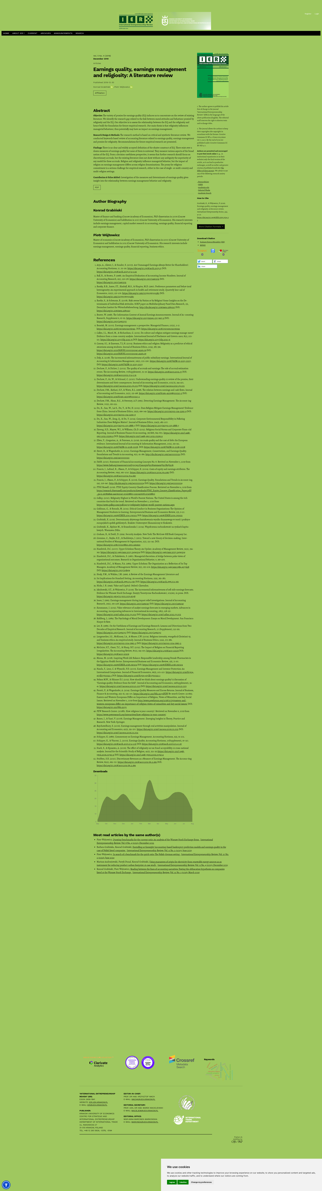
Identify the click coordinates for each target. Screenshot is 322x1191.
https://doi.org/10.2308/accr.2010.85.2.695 (137, 762)
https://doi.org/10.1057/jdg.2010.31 (116, 339)
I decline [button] (183, 1182)
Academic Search (204, 193)
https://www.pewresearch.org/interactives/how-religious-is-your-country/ (131, 714)
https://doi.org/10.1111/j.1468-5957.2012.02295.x (141, 436)
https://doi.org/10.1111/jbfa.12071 (112, 707)
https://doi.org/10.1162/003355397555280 (140, 293)
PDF (97, 187)
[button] (18, 33)
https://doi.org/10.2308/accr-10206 (162, 650)
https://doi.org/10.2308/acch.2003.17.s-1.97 (116, 744)
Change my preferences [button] (201, 1182)
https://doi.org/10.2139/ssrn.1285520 (113, 310)
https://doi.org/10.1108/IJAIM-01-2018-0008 (117, 447)
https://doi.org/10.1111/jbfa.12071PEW (150, 693)
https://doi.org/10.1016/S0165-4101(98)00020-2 (160, 393)
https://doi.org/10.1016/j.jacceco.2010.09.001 (117, 386)
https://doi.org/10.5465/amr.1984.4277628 (170, 567)
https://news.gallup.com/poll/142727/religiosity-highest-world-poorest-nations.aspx (136, 504)
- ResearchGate (203, 182)
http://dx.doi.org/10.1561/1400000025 (163, 454)
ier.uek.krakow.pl (98, 1102)
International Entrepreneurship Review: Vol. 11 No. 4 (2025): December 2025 (193, 865)
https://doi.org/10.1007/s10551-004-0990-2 (116, 643)
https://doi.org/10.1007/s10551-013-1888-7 (116, 425)
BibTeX (203, 245)
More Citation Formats (210, 226)
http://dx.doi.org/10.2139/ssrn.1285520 (157, 307)
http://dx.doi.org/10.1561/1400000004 (126, 483)
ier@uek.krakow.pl (97, 1105)
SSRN (200, 184)
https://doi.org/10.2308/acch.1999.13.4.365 (116, 581)
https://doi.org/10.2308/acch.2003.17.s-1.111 (117, 271)
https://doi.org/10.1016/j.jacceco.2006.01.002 (157, 729)
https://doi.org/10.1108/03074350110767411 (116, 328)
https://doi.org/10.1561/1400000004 (166, 483)
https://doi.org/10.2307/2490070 (112, 321)
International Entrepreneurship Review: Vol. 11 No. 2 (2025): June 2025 (159, 850)
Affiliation (100, 93)
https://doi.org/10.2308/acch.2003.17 (145, 268)
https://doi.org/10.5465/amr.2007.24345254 (120, 552)
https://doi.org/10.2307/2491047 (134, 603)
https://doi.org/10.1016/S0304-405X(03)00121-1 (138, 675)
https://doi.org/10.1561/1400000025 (113, 457)
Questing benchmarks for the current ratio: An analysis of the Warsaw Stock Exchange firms (156, 839)
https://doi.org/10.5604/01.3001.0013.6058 (116, 596)
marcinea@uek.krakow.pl (144, 1122)
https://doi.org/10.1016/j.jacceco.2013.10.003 (120, 686)
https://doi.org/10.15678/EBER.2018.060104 (117, 664)
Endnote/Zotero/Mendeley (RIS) (212, 242)
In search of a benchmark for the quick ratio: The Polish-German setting (146, 854)
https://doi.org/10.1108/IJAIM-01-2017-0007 (170, 361)
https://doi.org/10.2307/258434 (116, 570)
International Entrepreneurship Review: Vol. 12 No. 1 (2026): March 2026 (166, 872)
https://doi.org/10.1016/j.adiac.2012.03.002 (116, 614)
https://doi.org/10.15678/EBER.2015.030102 (117, 515)
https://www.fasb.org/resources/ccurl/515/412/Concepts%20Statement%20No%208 (135, 465)
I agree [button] (172, 1182)
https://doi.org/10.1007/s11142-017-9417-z (145, 318)
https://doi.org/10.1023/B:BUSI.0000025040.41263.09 (121, 350)
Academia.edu (203, 187)
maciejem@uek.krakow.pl (144, 1111)
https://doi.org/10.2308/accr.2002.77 (165, 371)
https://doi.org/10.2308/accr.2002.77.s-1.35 (116, 375)
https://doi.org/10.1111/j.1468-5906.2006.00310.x (142, 754)
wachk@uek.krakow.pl (143, 1099)
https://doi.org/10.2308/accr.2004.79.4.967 (149, 472)
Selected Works (204, 190)
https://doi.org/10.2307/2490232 (144, 279)
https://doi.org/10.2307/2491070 (111, 632)
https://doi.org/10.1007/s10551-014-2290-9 (167, 411)
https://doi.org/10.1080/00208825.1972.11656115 (118, 544)
